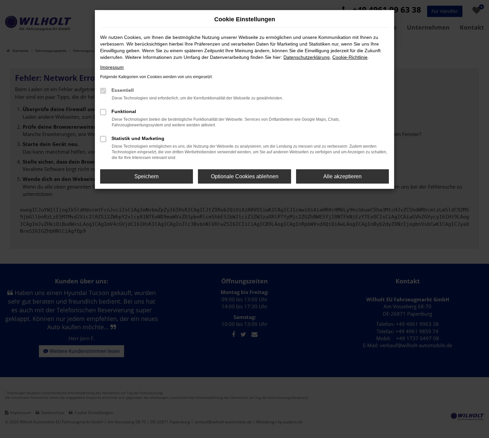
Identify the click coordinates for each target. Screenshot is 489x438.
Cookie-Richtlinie (350, 57)
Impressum (112, 67)
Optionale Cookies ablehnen (244, 176)
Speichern (146, 176)
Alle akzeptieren (342, 176)
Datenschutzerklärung (306, 57)
